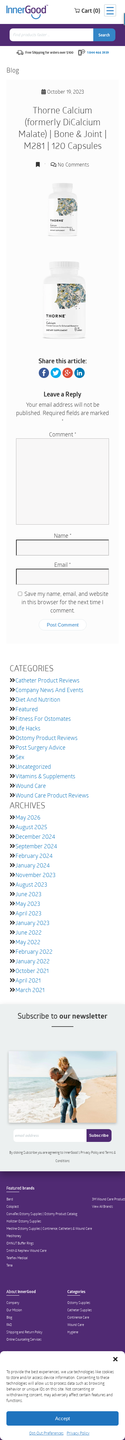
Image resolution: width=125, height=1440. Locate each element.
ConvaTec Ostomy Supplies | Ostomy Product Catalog (41, 1214)
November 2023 (35, 875)
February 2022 (34, 951)
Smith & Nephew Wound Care (26, 1250)
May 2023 (27, 903)
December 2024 (35, 836)
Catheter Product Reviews (47, 680)
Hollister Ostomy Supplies (23, 1221)
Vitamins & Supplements (45, 776)
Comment (62, 434)
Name (62, 535)
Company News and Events (49, 690)
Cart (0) (90, 10)
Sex (19, 757)
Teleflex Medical (17, 1258)
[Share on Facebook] (44, 372)
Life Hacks (27, 728)
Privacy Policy (78, 1433)
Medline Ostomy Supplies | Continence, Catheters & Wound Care (49, 1228)
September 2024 (36, 846)
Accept (62, 1418)
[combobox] (52, 34)
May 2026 (27, 817)
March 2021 (30, 990)
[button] (115, 1359)
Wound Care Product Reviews (52, 795)
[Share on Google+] (68, 372)
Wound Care (30, 785)
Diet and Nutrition (37, 699)
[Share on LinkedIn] (79, 372)
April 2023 (28, 913)
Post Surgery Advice (40, 747)
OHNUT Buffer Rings (20, 1243)
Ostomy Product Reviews (46, 738)
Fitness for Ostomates (43, 718)
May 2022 (27, 942)
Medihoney (13, 1236)
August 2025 (31, 827)
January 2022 (32, 961)
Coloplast (12, 1206)
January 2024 (32, 865)
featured (26, 709)
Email (62, 564)
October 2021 (32, 970)
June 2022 (28, 932)
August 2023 (31, 884)
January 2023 (32, 923)
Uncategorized (33, 766)
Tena (9, 1265)
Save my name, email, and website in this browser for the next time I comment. (64, 602)
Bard (9, 1199)
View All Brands (102, 1206)
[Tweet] (56, 372)
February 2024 (34, 855)
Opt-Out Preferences (46, 1433)
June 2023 (28, 894)
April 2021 (28, 980)
